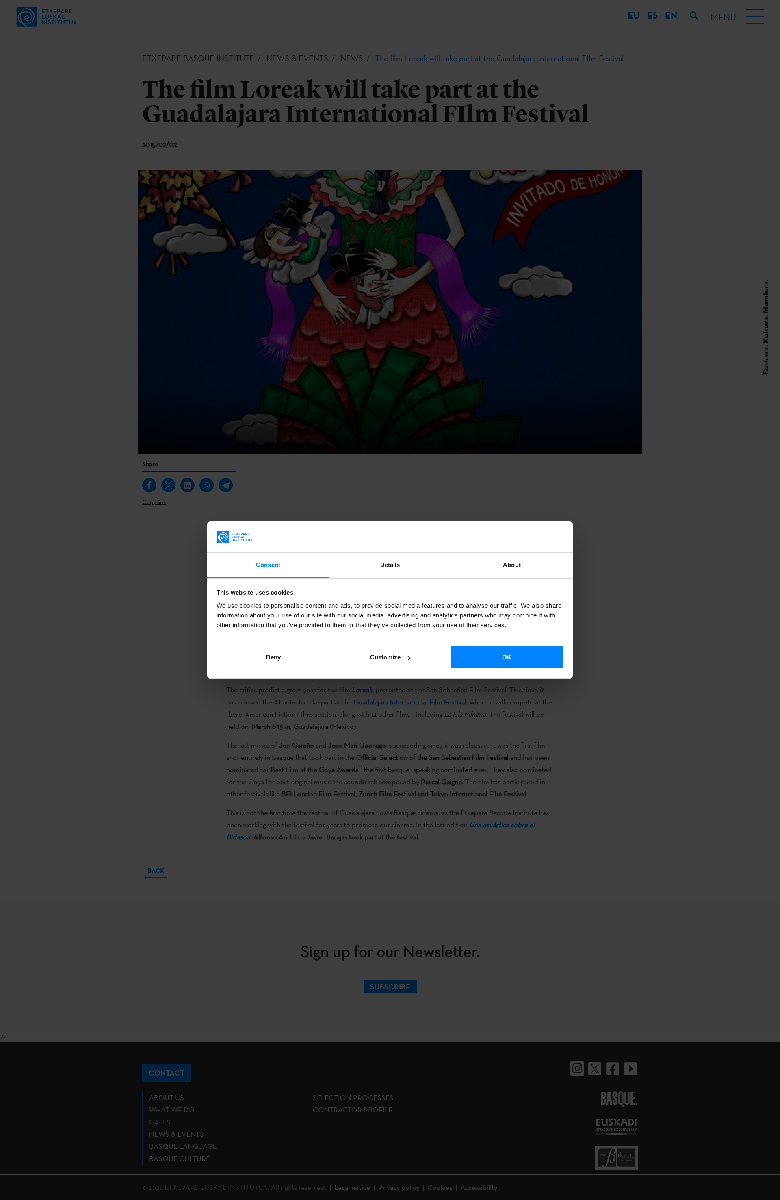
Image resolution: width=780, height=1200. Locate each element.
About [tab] (512, 564)
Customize (385, 657)
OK (506, 657)
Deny (273, 657)
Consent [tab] (268, 564)
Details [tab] (390, 564)
